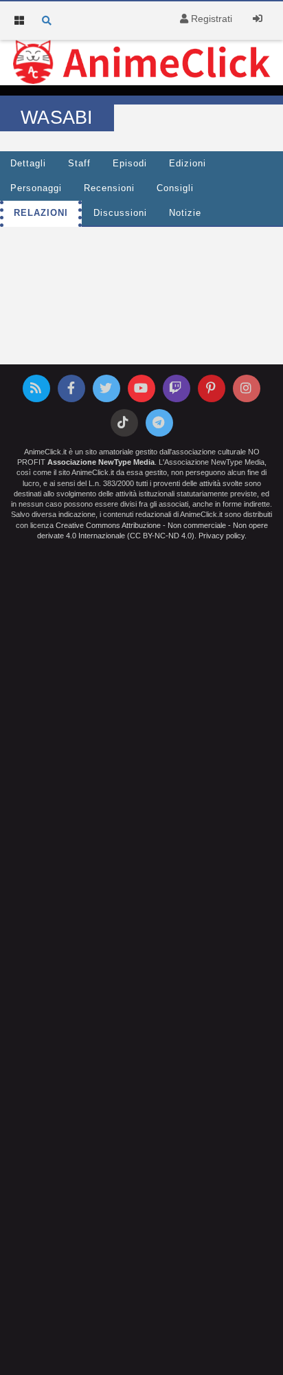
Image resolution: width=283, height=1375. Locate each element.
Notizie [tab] (185, 213)
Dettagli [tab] (28, 163)
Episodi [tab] (130, 163)
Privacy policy (222, 535)
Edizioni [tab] (187, 163)
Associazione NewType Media (101, 462)
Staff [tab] (79, 163)
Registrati (210, 18)
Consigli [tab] (175, 188)
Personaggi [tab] (36, 188)
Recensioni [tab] (109, 188)
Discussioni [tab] (120, 213)
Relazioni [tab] (41, 213)
